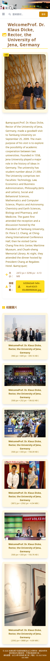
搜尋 (43, 14)
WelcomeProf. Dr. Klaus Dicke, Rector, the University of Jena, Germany (25, 349)
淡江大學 (15, 655)
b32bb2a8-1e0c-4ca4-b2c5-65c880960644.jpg (31, 286)
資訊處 (21, 655)
